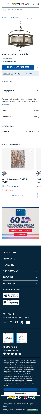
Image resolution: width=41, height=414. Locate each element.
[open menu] (4, 3)
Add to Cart (18, 196)
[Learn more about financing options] (20, 236)
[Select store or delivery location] (8, 4)
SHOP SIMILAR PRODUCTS (18, 67)
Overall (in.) (6, 131)
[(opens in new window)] (5, 322)
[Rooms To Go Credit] (20, 220)
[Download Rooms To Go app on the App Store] (11, 295)
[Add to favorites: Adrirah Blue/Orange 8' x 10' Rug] (31, 151)
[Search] (4, 9)
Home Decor (16, 17)
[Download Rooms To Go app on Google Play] (11, 302)
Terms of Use (20, 410)
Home (4, 17)
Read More (6, 104)
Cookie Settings (32, 410)
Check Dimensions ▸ (32, 74)
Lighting (29, 17)
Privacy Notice (8, 410)
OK (20, 389)
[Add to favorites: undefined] (37, 67)
